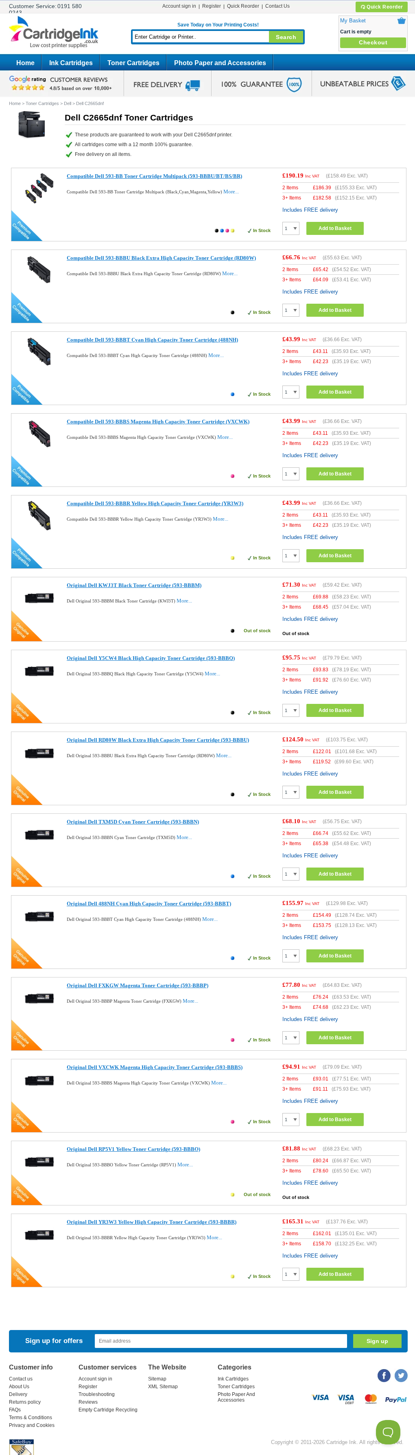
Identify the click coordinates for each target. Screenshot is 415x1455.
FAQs (15, 1410)
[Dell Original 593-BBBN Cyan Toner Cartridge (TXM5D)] (39, 848)
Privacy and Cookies (32, 1425)
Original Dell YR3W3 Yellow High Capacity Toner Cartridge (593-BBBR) (151, 1222)
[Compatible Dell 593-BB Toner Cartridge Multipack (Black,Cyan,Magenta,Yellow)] (39, 202)
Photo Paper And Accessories (236, 1397)
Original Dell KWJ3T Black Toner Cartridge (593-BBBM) (134, 585)
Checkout (373, 42)
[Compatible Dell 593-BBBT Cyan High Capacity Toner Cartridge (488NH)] (39, 366)
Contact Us (277, 6)
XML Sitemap (163, 1386)
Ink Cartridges (71, 62)
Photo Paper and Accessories (220, 62)
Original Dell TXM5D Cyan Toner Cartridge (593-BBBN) (133, 822)
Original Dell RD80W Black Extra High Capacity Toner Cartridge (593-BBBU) (158, 740)
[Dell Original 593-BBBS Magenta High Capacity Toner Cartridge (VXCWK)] (39, 1094)
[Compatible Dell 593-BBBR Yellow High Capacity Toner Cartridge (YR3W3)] (39, 530)
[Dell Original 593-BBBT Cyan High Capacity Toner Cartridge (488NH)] (39, 930)
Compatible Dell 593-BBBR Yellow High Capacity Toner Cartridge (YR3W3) (155, 503)
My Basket (353, 21)
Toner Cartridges (133, 62)
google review (62, 83)
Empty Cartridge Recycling (108, 1410)
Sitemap (157, 1379)
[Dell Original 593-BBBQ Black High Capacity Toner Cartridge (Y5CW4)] (39, 684)
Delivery (18, 1394)
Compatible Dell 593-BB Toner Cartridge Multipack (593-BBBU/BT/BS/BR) (154, 176)
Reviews (88, 1402)
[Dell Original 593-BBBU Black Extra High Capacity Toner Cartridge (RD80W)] (39, 766)
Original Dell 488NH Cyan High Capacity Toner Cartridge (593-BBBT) (149, 904)
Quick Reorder (385, 7)
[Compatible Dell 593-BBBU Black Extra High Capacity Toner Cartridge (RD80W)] (39, 284)
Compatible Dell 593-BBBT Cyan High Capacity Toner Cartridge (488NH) (152, 340)
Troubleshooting (97, 1394)
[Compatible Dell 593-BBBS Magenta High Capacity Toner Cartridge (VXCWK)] (39, 448)
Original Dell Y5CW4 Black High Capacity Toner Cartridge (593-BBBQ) (151, 658)
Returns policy (25, 1402)
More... (231, 191)
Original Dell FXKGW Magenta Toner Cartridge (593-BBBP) (137, 985)
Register (211, 6)
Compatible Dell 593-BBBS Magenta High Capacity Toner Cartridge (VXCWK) (158, 422)
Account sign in (179, 6)
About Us (19, 1386)
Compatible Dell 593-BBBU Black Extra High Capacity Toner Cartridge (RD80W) (161, 258)
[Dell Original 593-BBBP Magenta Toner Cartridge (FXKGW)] (39, 1012)
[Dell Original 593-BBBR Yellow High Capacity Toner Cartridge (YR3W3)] (39, 1248)
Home (25, 62)
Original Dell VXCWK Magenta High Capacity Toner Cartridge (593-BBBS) (154, 1067)
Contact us (21, 1379)
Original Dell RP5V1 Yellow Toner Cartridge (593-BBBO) (133, 1149)
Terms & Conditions (30, 1417)
